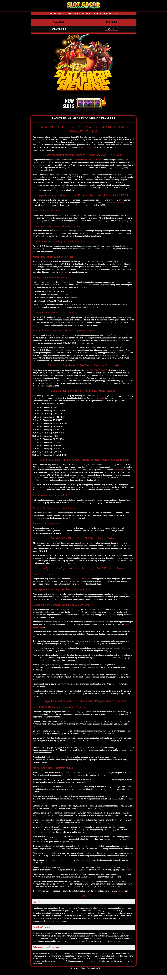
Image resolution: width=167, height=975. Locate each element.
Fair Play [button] (36, 902)
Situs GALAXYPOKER (115, 202)
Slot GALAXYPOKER (98, 370)
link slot (129, 870)
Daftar (111, 29)
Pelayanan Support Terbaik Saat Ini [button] (47, 947)
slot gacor (118, 470)
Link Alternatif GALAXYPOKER (89, 160)
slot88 (107, 714)
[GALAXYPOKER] (83, 9)
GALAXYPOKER (84, 147)
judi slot (120, 891)
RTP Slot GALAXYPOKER (81, 579)
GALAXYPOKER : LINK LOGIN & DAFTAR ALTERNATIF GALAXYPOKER (83, 13)
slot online (100, 398)
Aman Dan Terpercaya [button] (42, 927)
